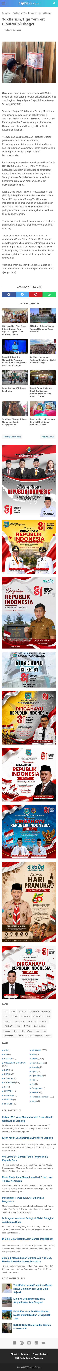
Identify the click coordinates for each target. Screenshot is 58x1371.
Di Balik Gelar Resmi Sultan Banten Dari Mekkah (27, 1239)
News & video (39, 1026)
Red (37, 1031)
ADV (6, 1011)
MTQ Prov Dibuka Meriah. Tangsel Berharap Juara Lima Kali (42, 329)
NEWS (27, 1026)
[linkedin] (36, 1344)
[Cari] (54, 4)
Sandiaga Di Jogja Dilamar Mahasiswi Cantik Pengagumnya (14, 422)
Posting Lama (48, 437)
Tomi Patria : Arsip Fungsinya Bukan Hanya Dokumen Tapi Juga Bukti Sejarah (32, 1289)
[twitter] (22, 294)
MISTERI (43, 1021)
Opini (16, 1031)
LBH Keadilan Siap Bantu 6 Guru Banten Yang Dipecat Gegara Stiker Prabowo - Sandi (14, 330)
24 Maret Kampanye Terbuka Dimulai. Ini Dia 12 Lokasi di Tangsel (43, 360)
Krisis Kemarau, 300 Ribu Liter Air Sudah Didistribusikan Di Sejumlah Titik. (32, 1315)
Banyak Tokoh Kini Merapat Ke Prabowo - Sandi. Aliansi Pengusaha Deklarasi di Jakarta (14, 361)
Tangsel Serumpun (34, 1036)
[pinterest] (36, 294)
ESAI (6, 1016)
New (18, 1026)
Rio (44, 1031)
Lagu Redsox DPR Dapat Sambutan (14, 389)
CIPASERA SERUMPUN (40, 1011)
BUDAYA (22, 1011)
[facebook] (9, 294)
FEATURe (25, 1016)
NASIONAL (8, 1026)
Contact (24, 1354)
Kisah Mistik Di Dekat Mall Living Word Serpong (27, 1138)
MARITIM (32, 1021)
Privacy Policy (39, 1354)
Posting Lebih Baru (12, 437)
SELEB (20, 1036)
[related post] (15, 315)
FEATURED (38, 1016)
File (48, 1016)
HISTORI (7, 1021)
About (14, 1354)
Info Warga (19, 1021)
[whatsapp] (49, 294)
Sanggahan (8, 1036)
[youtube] (43, 1344)
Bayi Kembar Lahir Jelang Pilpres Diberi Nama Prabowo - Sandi (42, 422)
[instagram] (22, 1344)
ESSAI (15, 1016)
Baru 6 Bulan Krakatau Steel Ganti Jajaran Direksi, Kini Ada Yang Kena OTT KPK (41, 392)
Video (48, 1036)
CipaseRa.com (35, 1367)
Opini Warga (27, 1031)
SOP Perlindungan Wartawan (29, 1358)
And (13, 1011)
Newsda (7, 1031)
